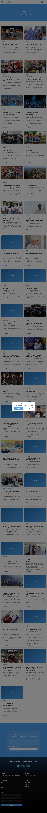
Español (18, 408)
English (28, 408)
